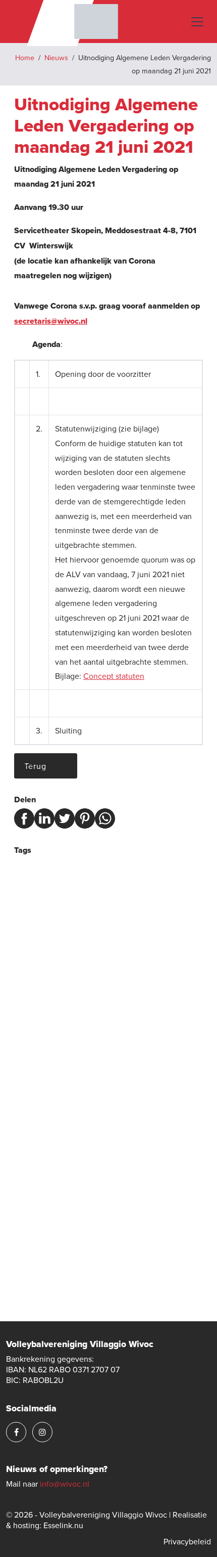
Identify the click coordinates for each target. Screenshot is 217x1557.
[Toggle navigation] (197, 21)
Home (24, 57)
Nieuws (56, 57)
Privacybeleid (187, 1541)
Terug (35, 765)
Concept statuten (113, 675)
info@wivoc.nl (64, 1483)
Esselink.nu (63, 1525)
